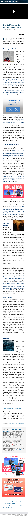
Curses (20, 423)
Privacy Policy (17, 515)
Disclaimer (21, 515)
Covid (17, 423)
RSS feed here (18, 449)
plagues (14, 424)
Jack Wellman (7, 29)
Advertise (25, 515)
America (9, 423)
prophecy (19, 424)
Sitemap (25, 514)
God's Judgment (9, 424)
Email (15, 29)
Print (12, 29)
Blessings (13, 423)
